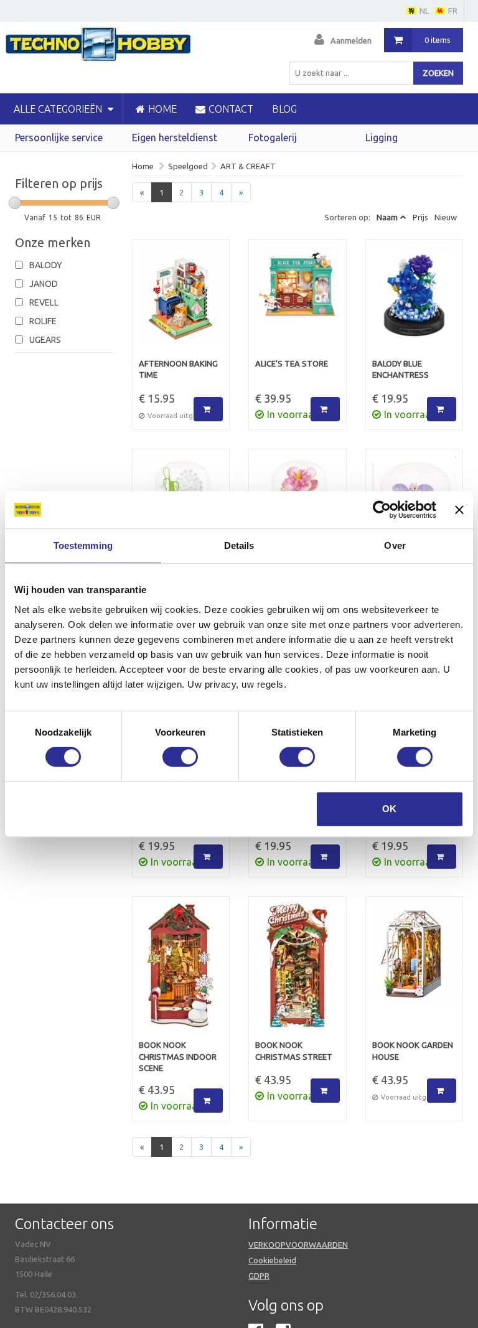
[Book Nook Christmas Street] (297, 971)
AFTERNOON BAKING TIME (178, 369)
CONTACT (231, 109)
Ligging (381, 137)
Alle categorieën (59, 109)
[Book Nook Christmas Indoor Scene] (181, 971)
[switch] (180, 757)
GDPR (258, 1275)
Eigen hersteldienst (174, 137)
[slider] (15, 203)
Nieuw (445, 217)
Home (143, 166)
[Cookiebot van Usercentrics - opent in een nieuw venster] (381, 509)
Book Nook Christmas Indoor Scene (178, 1056)
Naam (387, 217)
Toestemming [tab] (83, 545)
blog (284, 109)
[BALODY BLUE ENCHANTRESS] (414, 302)
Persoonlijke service (59, 137)
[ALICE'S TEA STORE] (297, 302)
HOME (162, 109)
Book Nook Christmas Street (293, 1050)
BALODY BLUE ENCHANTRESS (400, 369)
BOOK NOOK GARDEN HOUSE (412, 1050)
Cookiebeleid (272, 1260)
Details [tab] (239, 545)
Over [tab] (394, 545)
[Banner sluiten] (459, 509)
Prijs (420, 217)
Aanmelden (351, 40)
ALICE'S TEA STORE (291, 363)
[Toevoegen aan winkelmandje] (208, 409)
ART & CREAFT (248, 166)
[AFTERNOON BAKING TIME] (181, 302)
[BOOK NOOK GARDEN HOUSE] (414, 971)
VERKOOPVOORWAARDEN (298, 1244)
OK (389, 808)
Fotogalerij (272, 137)
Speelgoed (188, 166)
